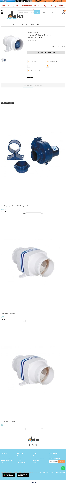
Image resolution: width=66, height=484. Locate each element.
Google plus (64, 46)
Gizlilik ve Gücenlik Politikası (8, 458)
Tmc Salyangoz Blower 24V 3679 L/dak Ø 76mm (17, 206)
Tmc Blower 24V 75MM (8, 421)
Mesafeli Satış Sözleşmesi (7, 460)
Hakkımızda (46, 13)
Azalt (24, 213)
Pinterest (62, 46)
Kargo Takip (36, 460)
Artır (42, 213)
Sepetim (19, 458)
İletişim (52, 13)
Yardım (35, 456)
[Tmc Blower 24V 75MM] (33, 370)
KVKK (2, 462)
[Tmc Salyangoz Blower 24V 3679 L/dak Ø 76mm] (33, 154)
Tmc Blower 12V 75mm (8, 314)
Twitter (60, 46)
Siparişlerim (20, 460)
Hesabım (19, 456)
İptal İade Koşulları (21, 462)
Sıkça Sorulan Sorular (38, 458)
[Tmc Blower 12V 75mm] (33, 262)
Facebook (58, 46)
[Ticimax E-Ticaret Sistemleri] (33, 483)
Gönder (62, 461)
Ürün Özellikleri (27, 85)
